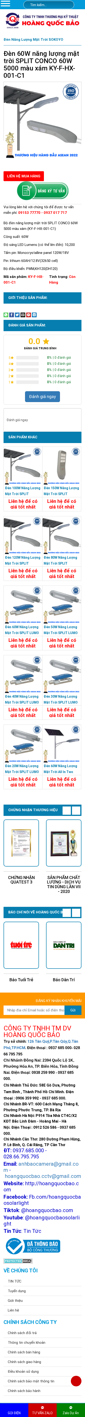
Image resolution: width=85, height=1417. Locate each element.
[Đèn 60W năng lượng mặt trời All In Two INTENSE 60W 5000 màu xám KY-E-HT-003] (61, 744)
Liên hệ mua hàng (23, 176)
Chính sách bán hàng (24, 1352)
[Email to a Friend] (23, 315)
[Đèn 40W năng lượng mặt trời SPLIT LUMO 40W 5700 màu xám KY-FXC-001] (23, 674)
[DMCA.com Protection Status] (18, 1261)
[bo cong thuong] (32, 1246)
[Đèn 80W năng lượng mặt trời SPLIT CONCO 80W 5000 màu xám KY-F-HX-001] (61, 535)
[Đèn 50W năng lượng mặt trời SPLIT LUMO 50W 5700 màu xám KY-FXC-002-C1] (61, 605)
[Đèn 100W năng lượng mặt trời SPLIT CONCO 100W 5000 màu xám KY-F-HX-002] (23, 466)
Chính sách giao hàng (24, 1362)
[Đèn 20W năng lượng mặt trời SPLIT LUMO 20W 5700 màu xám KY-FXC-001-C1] (23, 744)
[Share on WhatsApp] (6, 315)
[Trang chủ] (80, 5)
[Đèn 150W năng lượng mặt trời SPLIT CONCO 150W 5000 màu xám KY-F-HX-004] (61, 466)
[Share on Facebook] (11, 315)
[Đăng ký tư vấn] (42, 190)
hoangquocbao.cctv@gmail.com (43, 1176)
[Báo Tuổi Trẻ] (21, 945)
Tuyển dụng (17, 1291)
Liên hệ (13, 1310)
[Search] (67, 5)
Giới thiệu (15, 1301)
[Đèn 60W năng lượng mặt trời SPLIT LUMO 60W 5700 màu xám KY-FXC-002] (23, 605)
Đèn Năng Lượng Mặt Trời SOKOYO (33, 39)
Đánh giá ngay (42, 396)
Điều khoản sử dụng (23, 1371)
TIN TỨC (14, 1281)
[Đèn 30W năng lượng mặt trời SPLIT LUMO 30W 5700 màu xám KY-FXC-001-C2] (61, 674)
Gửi (73, 1010)
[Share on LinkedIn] (34, 315)
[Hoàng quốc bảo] (42, 20)
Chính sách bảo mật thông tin (31, 1381)
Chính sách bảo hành (24, 1391)
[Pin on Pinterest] (28, 315)
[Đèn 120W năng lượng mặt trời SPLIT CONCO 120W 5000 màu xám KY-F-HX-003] (23, 535)
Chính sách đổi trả (22, 1333)
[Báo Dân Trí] (63, 945)
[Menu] (5, 3)
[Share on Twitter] (17, 315)
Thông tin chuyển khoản (26, 1342)
